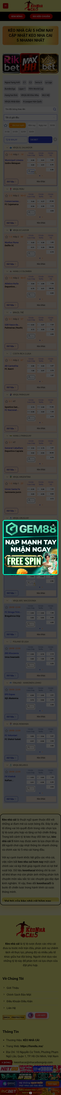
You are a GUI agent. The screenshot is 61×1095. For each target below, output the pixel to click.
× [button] (53, 524)
